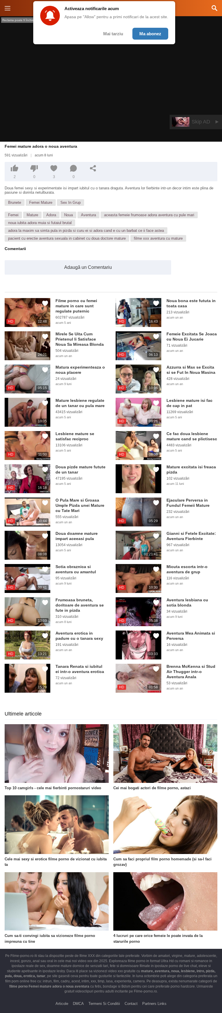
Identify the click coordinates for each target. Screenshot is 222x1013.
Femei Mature (40, 202)
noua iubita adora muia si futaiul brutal (40, 223)
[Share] (93, 168)
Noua (68, 215)
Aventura (88, 215)
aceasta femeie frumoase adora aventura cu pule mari (149, 215)
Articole (62, 1003)
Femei (13, 215)
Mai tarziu (113, 33)
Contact (131, 1003)
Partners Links (154, 1003)
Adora (51, 215)
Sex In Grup (70, 202)
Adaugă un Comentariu (88, 267)
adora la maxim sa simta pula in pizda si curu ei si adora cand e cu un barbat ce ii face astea (86, 230)
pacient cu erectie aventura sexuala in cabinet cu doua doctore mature (67, 238)
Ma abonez (150, 33)
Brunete (14, 202)
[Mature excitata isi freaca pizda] (138, 478)
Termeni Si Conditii (104, 1003)
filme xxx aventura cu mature (158, 238)
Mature (32, 215)
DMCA (78, 1003)
